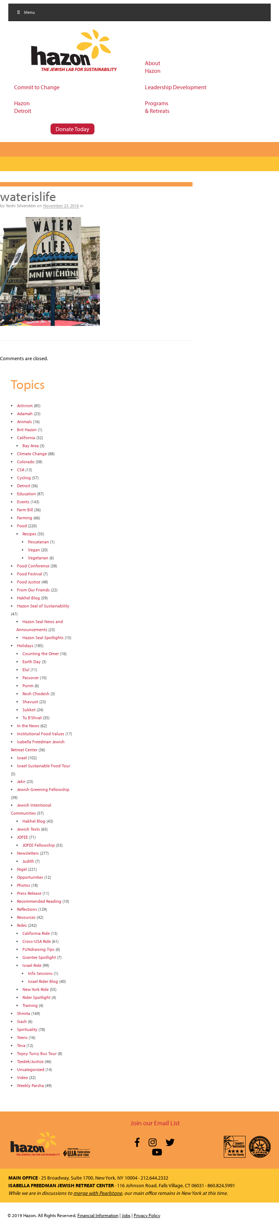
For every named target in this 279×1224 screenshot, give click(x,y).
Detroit (23, 485)
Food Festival (29, 573)
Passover (31, 677)
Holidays (25, 645)
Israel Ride (32, 965)
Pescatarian (38, 541)
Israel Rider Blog (43, 981)
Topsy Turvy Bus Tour (37, 1053)
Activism (25, 405)
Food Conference (33, 565)
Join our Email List (155, 1123)
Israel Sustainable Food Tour (43, 765)
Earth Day (32, 661)
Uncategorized (30, 1069)
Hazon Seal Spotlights (43, 637)
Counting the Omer (41, 653)
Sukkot (29, 709)
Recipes (29, 533)
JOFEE (22, 837)
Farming (24, 517)
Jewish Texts (28, 829)
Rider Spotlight (36, 997)
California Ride (36, 933)
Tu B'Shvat (32, 717)
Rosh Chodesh (36, 693)
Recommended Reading (39, 901)
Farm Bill (25, 509)
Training (30, 1005)
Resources (26, 917)
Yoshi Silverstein (21, 205)
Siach (22, 1021)
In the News (28, 725)
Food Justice (28, 582)
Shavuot (30, 701)
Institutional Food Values (40, 733)
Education (26, 493)
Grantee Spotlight (39, 957)
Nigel (22, 869)
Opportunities (30, 877)
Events (23, 501)
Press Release (29, 893)
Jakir (21, 781)
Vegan (34, 549)
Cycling (24, 477)
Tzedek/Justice (30, 1061)
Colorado (26, 461)
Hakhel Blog (28, 598)
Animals (24, 421)
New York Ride (36, 989)
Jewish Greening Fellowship (43, 789)
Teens (22, 1037)
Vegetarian (38, 557)
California (26, 437)
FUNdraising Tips (38, 949)
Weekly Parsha (30, 1085)
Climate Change (32, 453)
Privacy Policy (147, 1215)
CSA (20, 469)
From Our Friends (33, 590)
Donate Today (72, 129)
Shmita (23, 1013)
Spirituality (27, 1029)
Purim (28, 685)
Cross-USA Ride (37, 941)
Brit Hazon (27, 429)
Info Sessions (40, 973)
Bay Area (31, 445)
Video (22, 1077)
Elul (26, 669)
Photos (23, 885)
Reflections (27, 909)
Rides (22, 925)
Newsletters (28, 853)
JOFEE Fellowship (39, 845)
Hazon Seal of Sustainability (43, 606)
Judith (28, 861)
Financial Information (97, 1215)
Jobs (126, 1215)
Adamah (25, 413)
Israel (22, 757)
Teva (21, 1045)
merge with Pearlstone (97, 1193)
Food (22, 525)
